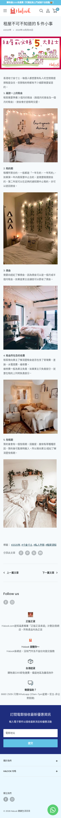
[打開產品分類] (5, 10)
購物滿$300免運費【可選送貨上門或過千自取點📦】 (31, 2)
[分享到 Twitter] (34, 553)
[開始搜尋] (41, 11)
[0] (55, 11)
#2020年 (7, 30)
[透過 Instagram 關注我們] (12, 602)
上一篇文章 (13, 572)
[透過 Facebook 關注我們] (5, 602)
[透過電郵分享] (40, 553)
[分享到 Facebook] (21, 553)
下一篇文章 (48, 572)
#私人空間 (39, 545)
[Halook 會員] (48, 11)
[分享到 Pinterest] (27, 553)
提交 (30, 743)
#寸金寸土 (27, 545)
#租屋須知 (51, 545)
